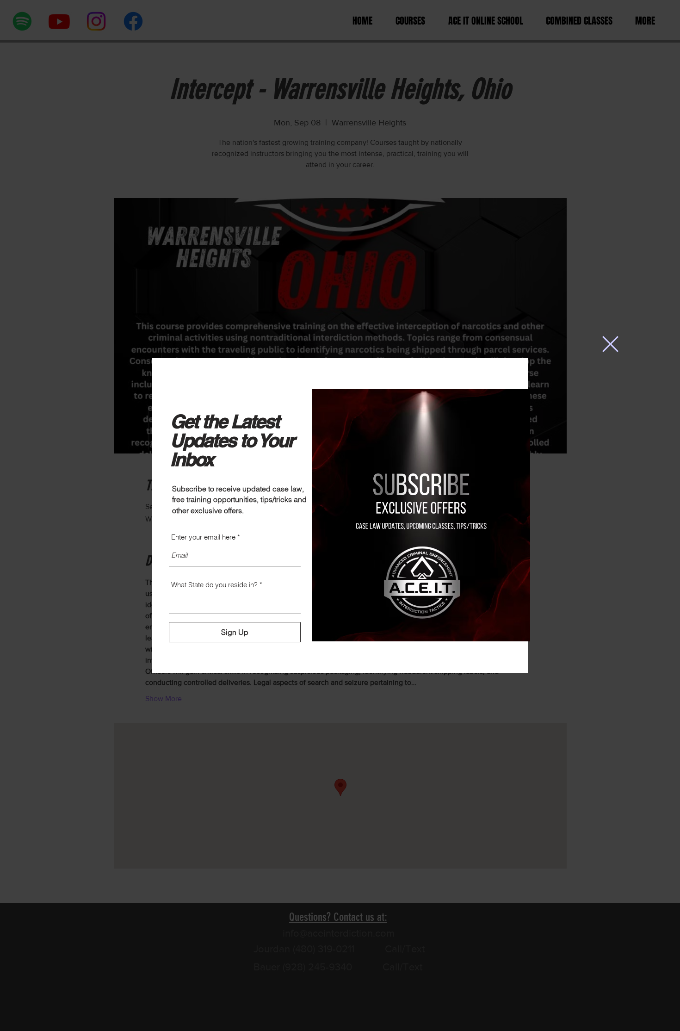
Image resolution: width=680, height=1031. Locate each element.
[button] (610, 344)
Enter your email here (203, 537)
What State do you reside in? (214, 584)
